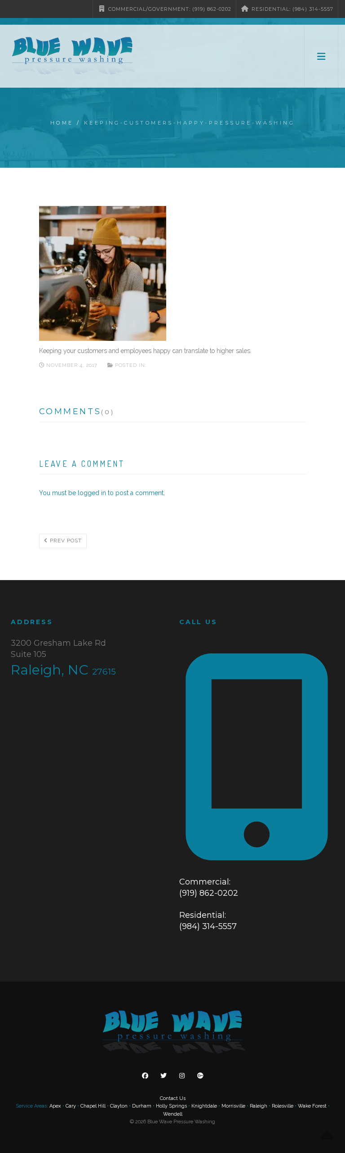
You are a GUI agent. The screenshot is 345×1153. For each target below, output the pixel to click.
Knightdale (204, 1106)
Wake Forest (312, 1106)
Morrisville (233, 1106)
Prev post (65, 540)
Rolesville (282, 1106)
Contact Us (173, 1098)
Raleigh (258, 1106)
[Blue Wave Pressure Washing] (72, 56)
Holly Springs (171, 1106)
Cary (71, 1106)
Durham (141, 1106)
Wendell (172, 1114)
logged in (92, 492)
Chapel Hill (93, 1106)
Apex (55, 1106)
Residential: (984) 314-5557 (291, 9)
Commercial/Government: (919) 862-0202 (168, 9)
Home (62, 123)
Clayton (119, 1106)
